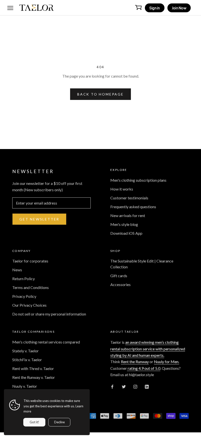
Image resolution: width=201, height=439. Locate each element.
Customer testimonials (129, 197)
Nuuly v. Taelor (24, 386)
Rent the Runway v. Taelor (33, 377)
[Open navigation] (10, 7)
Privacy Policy (24, 296)
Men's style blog (124, 224)
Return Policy (23, 278)
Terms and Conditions (30, 287)
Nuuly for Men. (166, 361)
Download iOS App (126, 233)
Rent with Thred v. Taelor (33, 368)
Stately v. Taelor (25, 350)
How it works (121, 189)
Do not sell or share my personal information (49, 314)
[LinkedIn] (147, 386)
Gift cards (118, 275)
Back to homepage (100, 94)
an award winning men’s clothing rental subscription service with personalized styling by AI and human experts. (147, 348)
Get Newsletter (39, 219)
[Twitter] (124, 386)
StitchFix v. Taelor (27, 359)
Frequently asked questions (133, 206)
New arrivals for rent (127, 215)
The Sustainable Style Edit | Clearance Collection (141, 264)
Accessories (120, 284)
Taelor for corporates (30, 261)
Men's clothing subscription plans (138, 180)
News (17, 269)
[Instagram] (135, 386)
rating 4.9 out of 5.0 (143, 368)
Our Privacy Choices (29, 305)
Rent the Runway (135, 361)
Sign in (154, 8)
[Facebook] (112, 386)
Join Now (179, 8)
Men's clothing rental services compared (46, 342)
